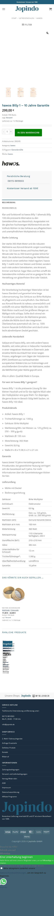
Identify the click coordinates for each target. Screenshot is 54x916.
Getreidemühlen (26, 18)
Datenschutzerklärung (10, 792)
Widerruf (5, 756)
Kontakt (5, 752)
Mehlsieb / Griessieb (10, 610)
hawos (39, 18)
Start (14, 18)
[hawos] (19, 163)
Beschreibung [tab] (8, 202)
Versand (9, 117)
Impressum (6, 787)
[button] (3, 9)
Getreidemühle (17, 150)
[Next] (10, 659)
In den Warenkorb (28, 132)
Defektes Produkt (8, 748)
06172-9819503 (15, 181)
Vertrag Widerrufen (9, 778)
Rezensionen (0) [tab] (9, 208)
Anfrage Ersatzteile (9, 743)
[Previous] (3, 659)
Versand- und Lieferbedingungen (14, 774)
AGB (4, 783)
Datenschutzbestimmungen (13, 872)
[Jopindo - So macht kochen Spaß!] (27, 9)
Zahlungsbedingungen (10, 769)
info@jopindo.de (8, 724)
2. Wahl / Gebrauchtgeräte (12, 738)
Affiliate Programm (9, 796)
